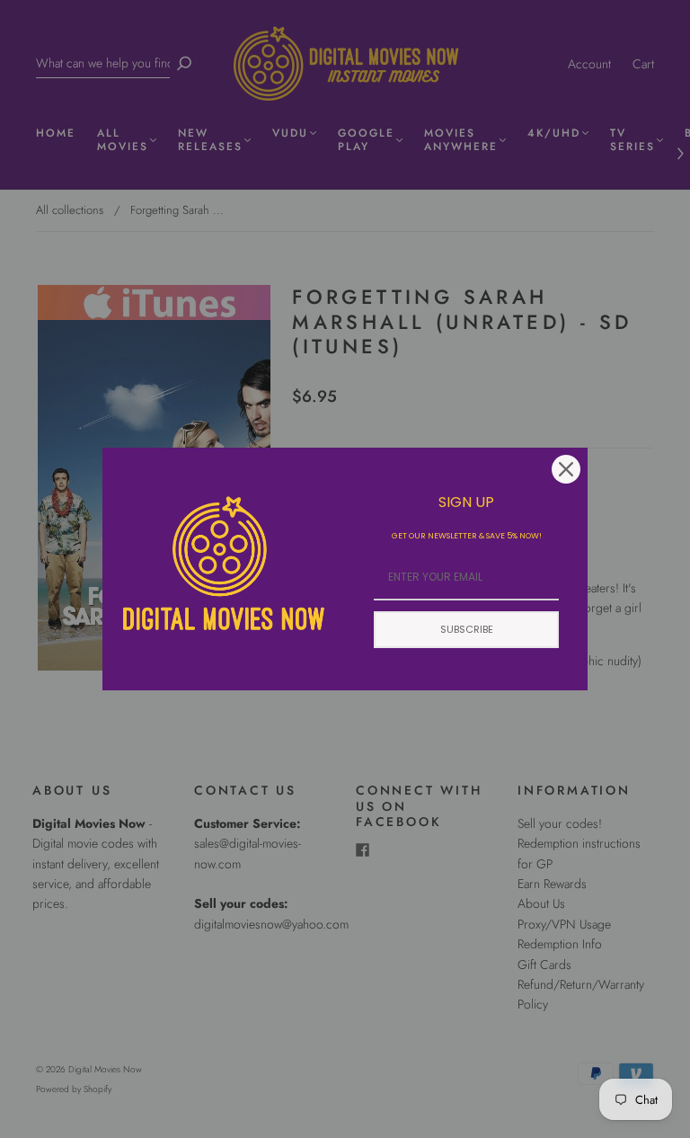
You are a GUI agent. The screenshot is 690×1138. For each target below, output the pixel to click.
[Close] (566, 469)
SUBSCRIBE (466, 629)
